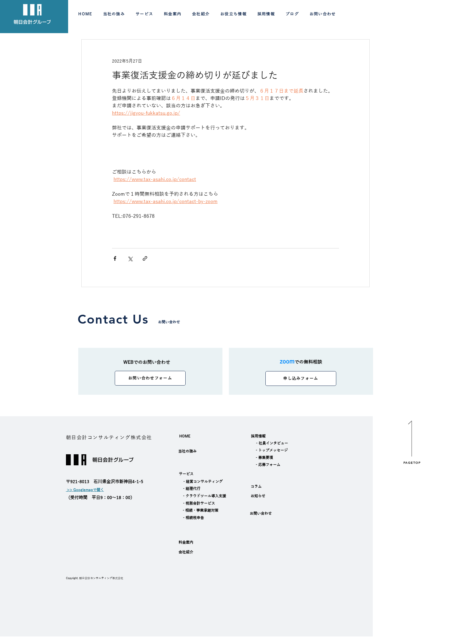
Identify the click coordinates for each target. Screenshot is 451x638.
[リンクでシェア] (145, 258)
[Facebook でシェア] (115, 258)
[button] (144, 14)
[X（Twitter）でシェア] (130, 258)
